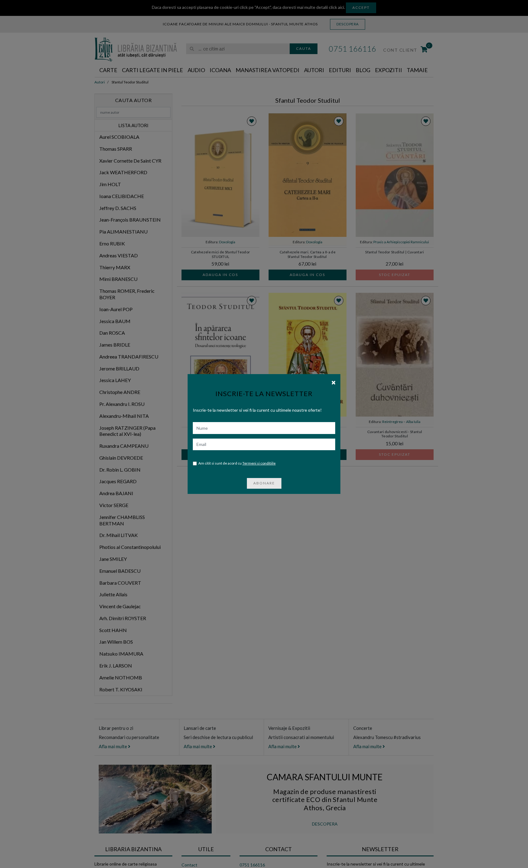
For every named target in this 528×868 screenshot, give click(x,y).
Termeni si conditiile (259, 463)
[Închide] (333, 382)
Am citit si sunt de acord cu (237, 463)
